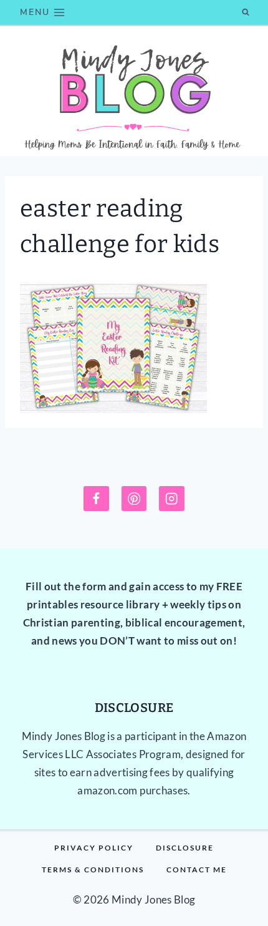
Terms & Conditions (93, 869)
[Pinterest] (134, 499)
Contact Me (196, 869)
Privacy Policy (93, 847)
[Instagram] (171, 499)
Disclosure (185, 847)
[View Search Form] (245, 12)
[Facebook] (96, 499)
